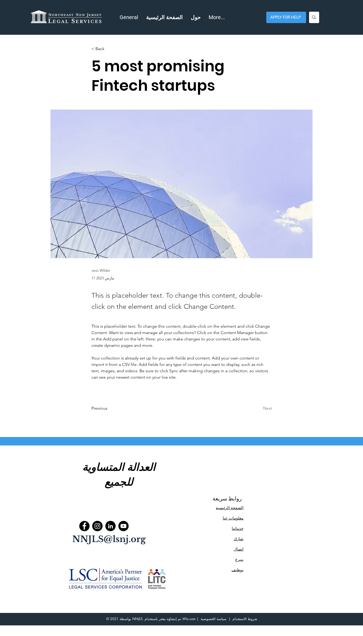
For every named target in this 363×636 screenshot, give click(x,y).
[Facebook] (84, 526)
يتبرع (239, 559)
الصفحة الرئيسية (229, 507)
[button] (196, 17)
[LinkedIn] (110, 526)
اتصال (238, 549)
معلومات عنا (233, 518)
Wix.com (189, 618)
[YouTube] (123, 526)
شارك (238, 538)
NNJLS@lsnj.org (109, 539)
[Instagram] (97, 526)
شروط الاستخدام (245, 618)
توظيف (237, 569)
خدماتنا (237, 528)
